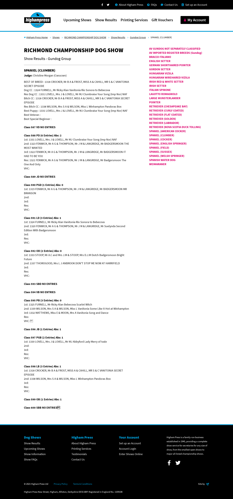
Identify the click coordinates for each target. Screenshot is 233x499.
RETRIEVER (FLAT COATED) (165, 114)
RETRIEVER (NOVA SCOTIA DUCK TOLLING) (175, 127)
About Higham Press (83, 443)
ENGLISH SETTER (159, 61)
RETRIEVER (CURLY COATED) (166, 110)
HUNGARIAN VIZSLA (161, 73)
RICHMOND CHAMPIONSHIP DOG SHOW (85, 37)
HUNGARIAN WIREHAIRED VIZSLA (169, 77)
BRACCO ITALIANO (160, 57)
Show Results (106, 20)
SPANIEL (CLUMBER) (161, 135)
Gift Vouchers (162, 20)
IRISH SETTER (157, 86)
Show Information (35, 454)
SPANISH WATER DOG (162, 160)
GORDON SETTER (159, 69)
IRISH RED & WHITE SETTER (166, 81)
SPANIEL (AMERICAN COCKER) (167, 131)
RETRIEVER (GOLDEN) (162, 119)
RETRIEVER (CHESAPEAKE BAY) (168, 106)
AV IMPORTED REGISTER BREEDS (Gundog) (175, 53)
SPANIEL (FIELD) (159, 147)
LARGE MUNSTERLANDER (164, 98)
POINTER (154, 102)
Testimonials (79, 454)
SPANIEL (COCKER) (160, 139)
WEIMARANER (157, 164)
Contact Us (78, 459)
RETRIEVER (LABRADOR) (164, 123)
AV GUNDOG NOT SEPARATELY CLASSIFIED (174, 48)
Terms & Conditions (82, 483)
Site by (203, 483)
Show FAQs (30, 459)
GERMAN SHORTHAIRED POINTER (170, 65)
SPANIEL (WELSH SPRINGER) (166, 156)
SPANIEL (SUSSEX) (160, 152)
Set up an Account (130, 443)
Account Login (127, 448)
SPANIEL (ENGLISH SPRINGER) (168, 143)
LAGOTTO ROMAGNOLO (163, 94)
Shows (56, 37)
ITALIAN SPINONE (160, 90)
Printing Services (134, 20)
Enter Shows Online (131, 454)
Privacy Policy (61, 483)
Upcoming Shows (77, 20)
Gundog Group (138, 37)
